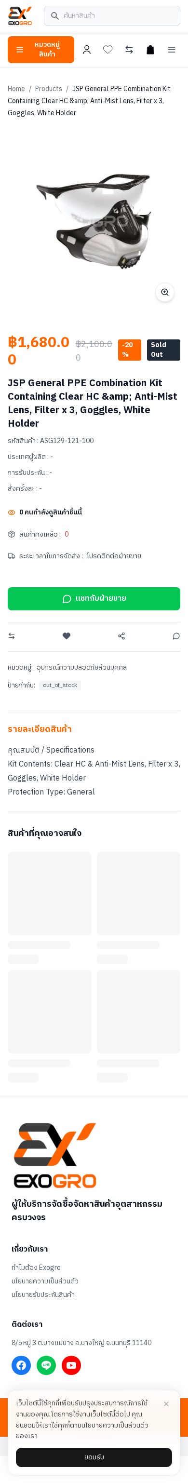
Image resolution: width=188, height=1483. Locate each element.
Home (16, 88)
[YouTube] (71, 1365)
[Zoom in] (165, 292)
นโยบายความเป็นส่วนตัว (45, 1281)
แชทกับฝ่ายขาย (101, 598)
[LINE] (46, 1365)
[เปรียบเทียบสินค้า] (129, 49)
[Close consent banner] (166, 1404)
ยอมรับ (94, 1457)
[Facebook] (21, 1365)
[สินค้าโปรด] (108, 49)
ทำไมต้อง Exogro (36, 1268)
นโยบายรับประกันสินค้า (43, 1295)
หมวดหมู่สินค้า (47, 49)
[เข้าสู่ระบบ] (86, 49)
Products (48, 88)
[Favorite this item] (66, 636)
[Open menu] (171, 49)
